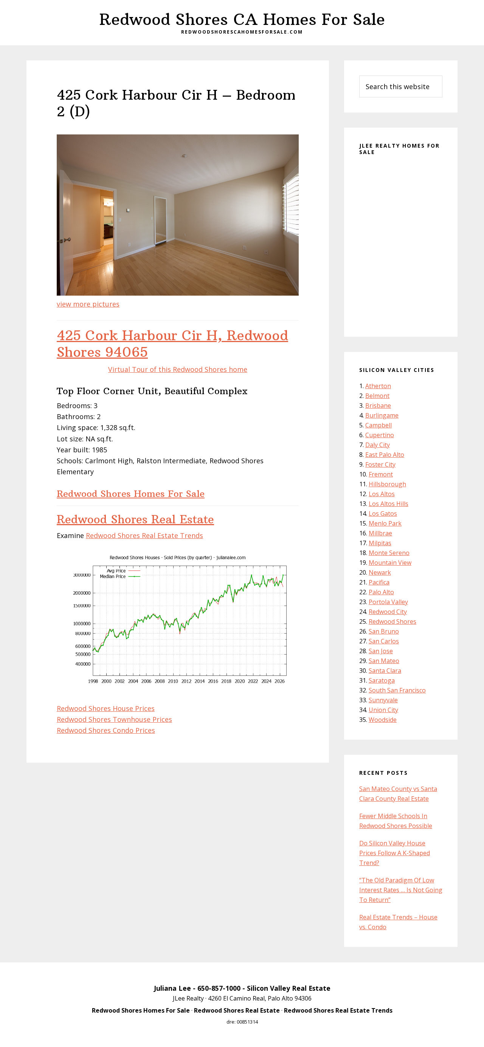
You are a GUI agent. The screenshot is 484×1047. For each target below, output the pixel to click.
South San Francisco (397, 690)
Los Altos (382, 494)
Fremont (381, 474)
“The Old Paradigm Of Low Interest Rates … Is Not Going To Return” (400, 890)
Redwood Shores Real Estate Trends (144, 535)
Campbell (378, 425)
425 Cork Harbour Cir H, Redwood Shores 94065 (172, 343)
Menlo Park (385, 523)
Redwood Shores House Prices (106, 708)
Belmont (377, 396)
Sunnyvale (383, 700)
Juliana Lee (172, 988)
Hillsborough (387, 484)
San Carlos (384, 641)
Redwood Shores (392, 621)
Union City (383, 710)
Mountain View (390, 562)
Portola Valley (388, 602)
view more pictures (88, 303)
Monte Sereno (389, 553)
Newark (380, 572)
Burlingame (382, 415)
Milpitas (380, 543)
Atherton (378, 386)
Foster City (380, 464)
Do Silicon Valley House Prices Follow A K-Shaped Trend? (394, 853)
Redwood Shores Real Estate (135, 519)
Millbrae (380, 533)
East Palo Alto (384, 454)
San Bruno (384, 631)
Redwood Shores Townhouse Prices (114, 719)
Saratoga (382, 680)
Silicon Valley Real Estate (288, 988)
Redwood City (388, 612)
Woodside (383, 719)
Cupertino (379, 435)
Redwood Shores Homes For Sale (131, 493)
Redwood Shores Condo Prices (106, 730)
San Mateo (384, 661)
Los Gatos (383, 513)
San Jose (381, 651)
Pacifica (379, 582)
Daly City (377, 445)
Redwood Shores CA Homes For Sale (242, 19)
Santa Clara (385, 670)
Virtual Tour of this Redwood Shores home (177, 369)
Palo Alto (381, 592)
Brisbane (378, 405)
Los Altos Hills (388, 504)
